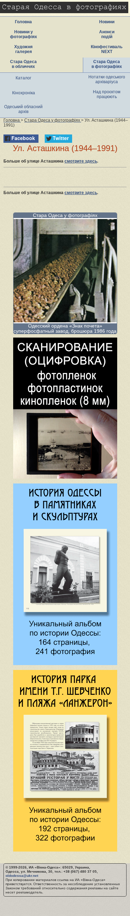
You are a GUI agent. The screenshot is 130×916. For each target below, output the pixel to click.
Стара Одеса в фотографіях (107, 64)
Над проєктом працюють (106, 94)
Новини (106, 21)
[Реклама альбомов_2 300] (65, 850)
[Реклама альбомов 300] (65, 663)
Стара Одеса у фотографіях (65, 215)
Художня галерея (23, 49)
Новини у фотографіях (23, 34)
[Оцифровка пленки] (65, 477)
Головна (23, 21)
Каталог (23, 78)
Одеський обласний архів (23, 109)
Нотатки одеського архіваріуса (106, 79)
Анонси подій (106, 34)
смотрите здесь (80, 161)
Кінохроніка (23, 92)
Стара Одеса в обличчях (23, 64)
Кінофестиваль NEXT (106, 49)
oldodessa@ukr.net (22, 876)
